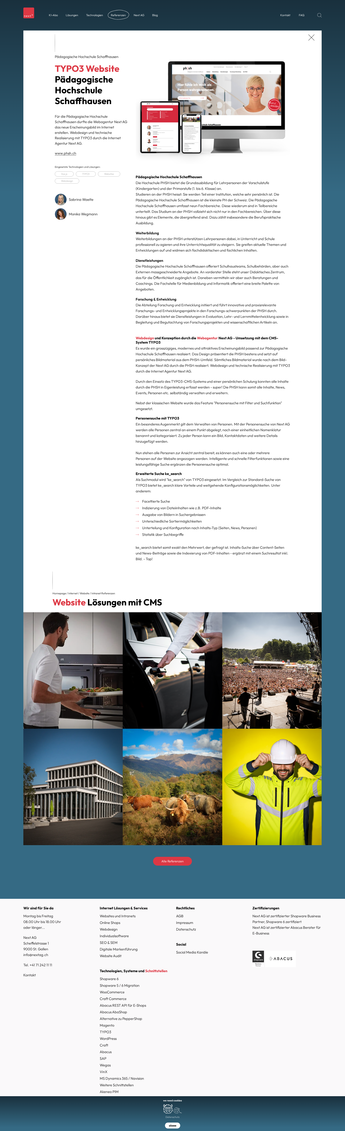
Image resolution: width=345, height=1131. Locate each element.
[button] (72, 15)
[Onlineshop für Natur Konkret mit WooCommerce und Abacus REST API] (172, 787)
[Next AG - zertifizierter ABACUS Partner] (280, 958)
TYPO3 (85, 173)
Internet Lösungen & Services (124, 908)
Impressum (184, 922)
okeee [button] (172, 1125)
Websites (109, 173)
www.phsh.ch (65, 153)
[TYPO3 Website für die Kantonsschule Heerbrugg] (73, 787)
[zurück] (311, 37)
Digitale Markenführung (119, 949)
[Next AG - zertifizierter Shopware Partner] (258, 958)
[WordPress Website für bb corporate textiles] (272, 787)
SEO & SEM (109, 942)
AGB (179, 916)
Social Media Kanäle (192, 952)
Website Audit (110, 956)
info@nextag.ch (35, 954)
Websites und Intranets (117, 916)
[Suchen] (319, 15)
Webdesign (67, 180)
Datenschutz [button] (172, 1117)
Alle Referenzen (172, 861)
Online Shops (110, 922)
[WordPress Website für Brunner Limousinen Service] (172, 670)
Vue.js (64, 173)
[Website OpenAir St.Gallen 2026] (272, 670)
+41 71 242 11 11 (41, 965)
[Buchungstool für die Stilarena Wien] (73, 670)
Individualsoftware (114, 936)
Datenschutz (186, 929)
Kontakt (29, 975)
